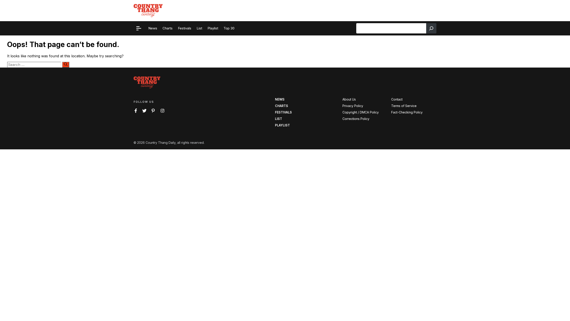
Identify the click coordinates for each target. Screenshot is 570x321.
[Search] (431, 28)
